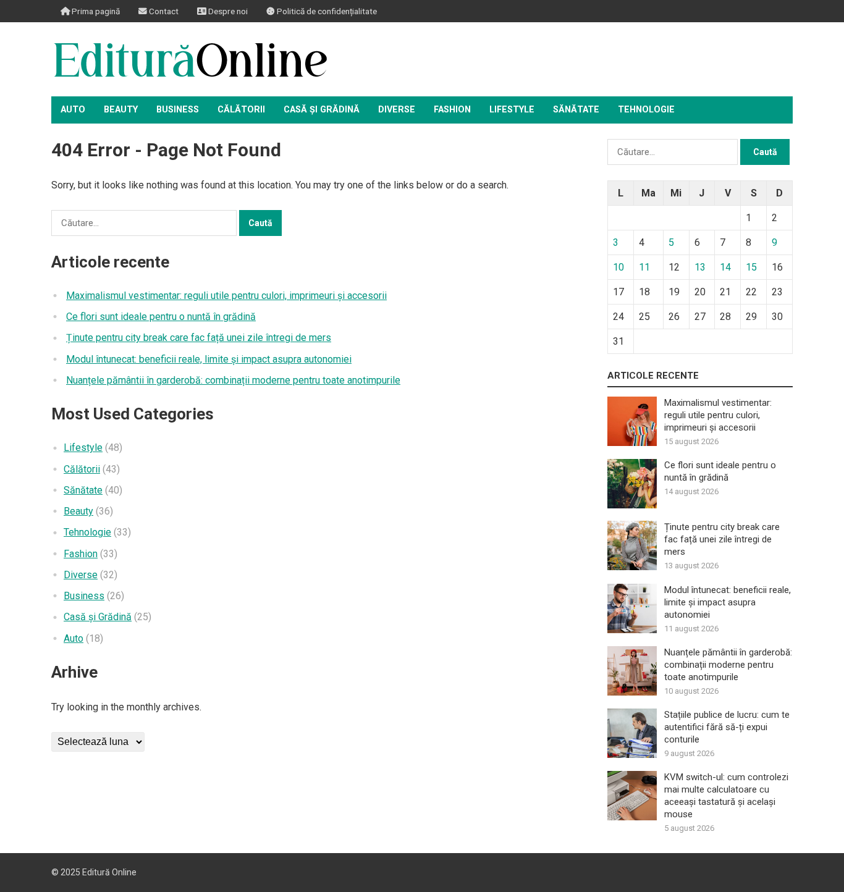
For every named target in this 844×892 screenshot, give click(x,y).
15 (751, 267)
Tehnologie (646, 109)
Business (177, 109)
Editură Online (109, 872)
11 (644, 267)
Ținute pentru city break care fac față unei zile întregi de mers (198, 337)
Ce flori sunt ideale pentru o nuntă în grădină (161, 316)
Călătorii (241, 109)
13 (700, 267)
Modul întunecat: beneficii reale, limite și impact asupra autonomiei (209, 359)
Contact (163, 11)
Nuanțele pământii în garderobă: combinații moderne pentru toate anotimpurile (233, 380)
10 (618, 267)
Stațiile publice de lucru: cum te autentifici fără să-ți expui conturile (727, 727)
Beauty (121, 109)
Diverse (396, 109)
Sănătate (576, 109)
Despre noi (227, 11)
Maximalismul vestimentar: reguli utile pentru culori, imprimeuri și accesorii (226, 295)
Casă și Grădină (322, 109)
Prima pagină (95, 11)
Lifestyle (511, 109)
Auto (73, 109)
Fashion (452, 109)
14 (725, 267)
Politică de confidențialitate (326, 11)
